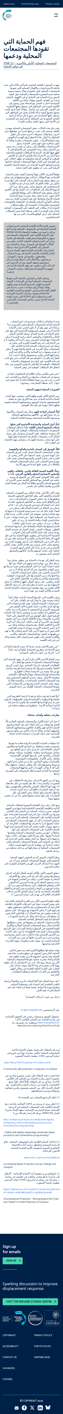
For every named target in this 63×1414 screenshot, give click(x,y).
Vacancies (9, 1368)
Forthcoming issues (30, 4)
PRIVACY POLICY (43, 1335)
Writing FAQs (42, 1357)
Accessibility (11, 1346)
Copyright (9, 1335)
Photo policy (42, 1346)
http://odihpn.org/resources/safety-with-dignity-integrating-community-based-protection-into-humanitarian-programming (29, 1123)
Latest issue (9, 4)
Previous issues (52, 4)
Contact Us (10, 1357)
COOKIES (7, 1379)
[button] (57, 15)
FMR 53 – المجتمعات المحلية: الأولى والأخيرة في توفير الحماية (30, 64)
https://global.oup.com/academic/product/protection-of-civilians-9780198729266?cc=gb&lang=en (32, 1191)
